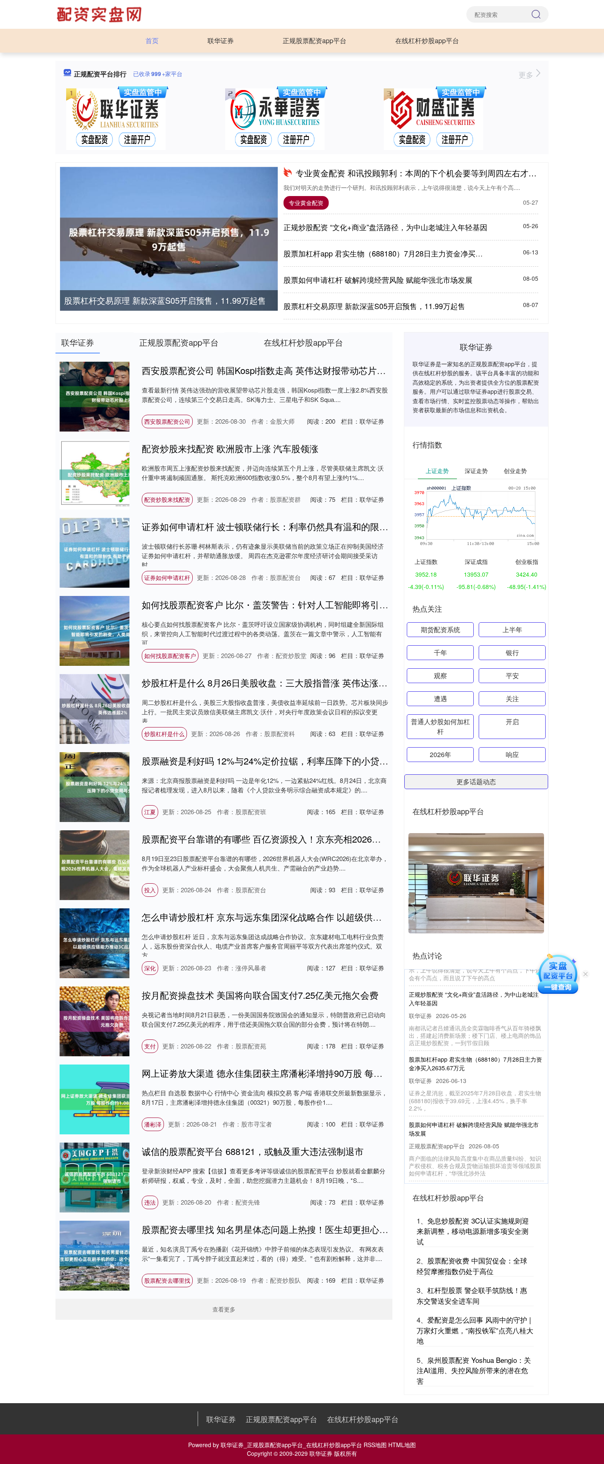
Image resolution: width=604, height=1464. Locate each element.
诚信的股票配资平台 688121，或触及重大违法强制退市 (253, 1151)
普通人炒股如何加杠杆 (440, 726)
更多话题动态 (476, 781)
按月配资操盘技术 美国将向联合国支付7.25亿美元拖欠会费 (260, 994)
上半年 (512, 629)
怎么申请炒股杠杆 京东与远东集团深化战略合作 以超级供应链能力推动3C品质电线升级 (317, 916)
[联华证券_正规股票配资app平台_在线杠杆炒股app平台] (100, 13)
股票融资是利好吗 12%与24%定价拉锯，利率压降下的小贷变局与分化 (283, 760)
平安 (512, 675)
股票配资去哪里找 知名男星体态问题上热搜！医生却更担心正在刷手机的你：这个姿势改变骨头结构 (342, 1229)
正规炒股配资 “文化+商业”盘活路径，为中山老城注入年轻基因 (385, 227)
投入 (150, 890)
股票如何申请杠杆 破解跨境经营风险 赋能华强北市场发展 (378, 279)
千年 (440, 652)
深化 (150, 968)
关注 (512, 698)
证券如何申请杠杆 (167, 577)
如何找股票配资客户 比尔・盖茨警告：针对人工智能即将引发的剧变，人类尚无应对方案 (319, 604)
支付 (150, 1046)
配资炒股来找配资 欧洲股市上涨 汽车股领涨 (230, 448)
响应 (512, 754)
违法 (150, 1202)
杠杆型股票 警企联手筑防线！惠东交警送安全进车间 (472, 1295)
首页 (152, 40)
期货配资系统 (440, 629)
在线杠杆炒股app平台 (427, 40)
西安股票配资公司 (167, 421)
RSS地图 (375, 1445)
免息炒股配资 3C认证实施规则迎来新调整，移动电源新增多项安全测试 (473, 1231)
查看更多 (223, 1309)
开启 (512, 721)
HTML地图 (402, 1445)
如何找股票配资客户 (170, 655)
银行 (512, 652)
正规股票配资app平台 (314, 40)
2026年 (440, 754)
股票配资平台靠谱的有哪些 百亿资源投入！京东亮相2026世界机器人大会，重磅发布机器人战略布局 (343, 838)
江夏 (150, 812)
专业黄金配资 (306, 203)
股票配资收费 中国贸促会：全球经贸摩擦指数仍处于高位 (472, 1265)
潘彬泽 (152, 1124)
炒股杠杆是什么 (164, 734)
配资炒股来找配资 (167, 499)
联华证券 (220, 40)
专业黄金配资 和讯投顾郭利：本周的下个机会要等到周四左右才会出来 (424, 173)
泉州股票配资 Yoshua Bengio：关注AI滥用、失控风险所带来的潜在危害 (474, 1370)
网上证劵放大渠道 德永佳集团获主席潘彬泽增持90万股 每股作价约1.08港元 (293, 1073)
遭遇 (440, 698)
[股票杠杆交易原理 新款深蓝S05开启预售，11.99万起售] (169, 239)
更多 (527, 74)
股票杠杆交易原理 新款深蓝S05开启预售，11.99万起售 (165, 300)
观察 (440, 675)
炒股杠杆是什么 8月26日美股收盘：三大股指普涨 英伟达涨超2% (271, 682)
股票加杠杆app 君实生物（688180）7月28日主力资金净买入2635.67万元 (404, 253)
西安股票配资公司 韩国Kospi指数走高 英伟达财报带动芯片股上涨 (273, 370)
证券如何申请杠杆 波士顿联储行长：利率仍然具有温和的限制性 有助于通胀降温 (302, 526)
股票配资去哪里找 (167, 1280)
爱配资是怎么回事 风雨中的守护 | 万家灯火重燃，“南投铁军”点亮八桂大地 (475, 1330)
